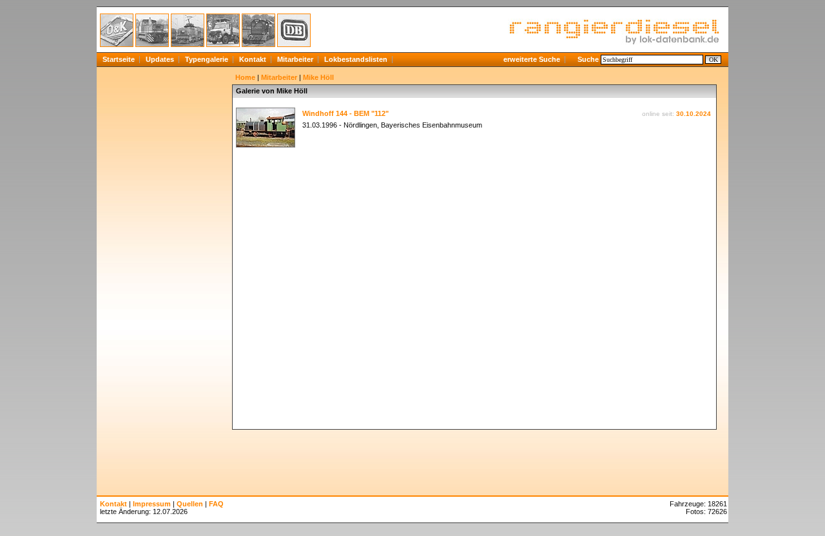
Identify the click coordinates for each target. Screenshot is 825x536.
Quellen (190, 504)
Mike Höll (318, 77)
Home (245, 77)
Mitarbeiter (295, 59)
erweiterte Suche (531, 59)
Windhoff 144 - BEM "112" (345, 113)
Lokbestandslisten (355, 59)
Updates (160, 59)
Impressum (152, 504)
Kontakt (252, 59)
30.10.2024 (693, 113)
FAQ (216, 504)
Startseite (118, 59)
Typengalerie (206, 59)
